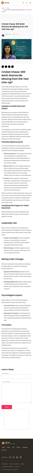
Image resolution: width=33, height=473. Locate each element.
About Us (4, 450)
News (8, 447)
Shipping (23, 463)
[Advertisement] (16, 419)
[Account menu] (26, 2)
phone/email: (5, 373)
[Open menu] (30, 2)
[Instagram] (20, 457)
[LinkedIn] (17, 457)
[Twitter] (13, 457)
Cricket (8, 8)
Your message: (6, 381)
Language (24, 447)
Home (3, 8)
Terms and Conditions (14, 463)
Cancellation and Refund (7, 466)
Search (18, 447)
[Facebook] (10, 457)
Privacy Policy (5, 463)
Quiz (13, 447)
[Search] (23, 2)
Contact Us (17, 466)
